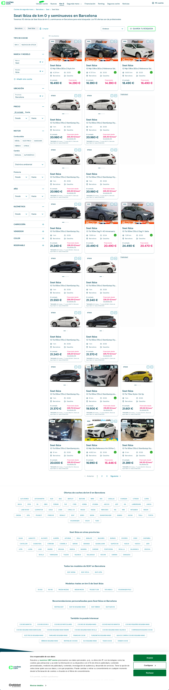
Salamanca (134, 549)
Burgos (113, 538)
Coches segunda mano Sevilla (86, 630)
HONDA (84, 504)
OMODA (18, 515)
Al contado (19, 112)
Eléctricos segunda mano (33, 635)
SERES (82, 515)
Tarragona (54, 555)
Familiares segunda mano (58, 635)
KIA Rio (50, 590)
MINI (123, 510)
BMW (92, 499)
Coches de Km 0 (43, 624)
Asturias (68, 538)
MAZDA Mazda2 (64, 590)
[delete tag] (24, 28)
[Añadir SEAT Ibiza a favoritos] (75, 41)
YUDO (97, 521)
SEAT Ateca (85, 572)
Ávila (78, 538)
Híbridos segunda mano (49, 641)
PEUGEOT (39, 515)
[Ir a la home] (7, 3)
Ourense (95, 549)
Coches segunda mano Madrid (58, 630)
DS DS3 (40, 590)
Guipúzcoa (114, 544)
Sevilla (41, 555)
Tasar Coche (107, 641)
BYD (101, 499)
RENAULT (62, 515)
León (20, 549)
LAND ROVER (25, 510)
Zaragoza (126, 555)
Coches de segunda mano (87, 624)
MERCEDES (104, 510)
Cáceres (124, 538)
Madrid (50, 549)
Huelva (126, 544)
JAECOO (106, 504)
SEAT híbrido (95, 607)
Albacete (32, 538)
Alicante (44, 538)
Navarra (84, 549)
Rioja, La (122, 549)
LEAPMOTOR (39, 510)
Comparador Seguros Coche (142, 630)
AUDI (51, 499)
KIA (125, 504)
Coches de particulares (63, 624)
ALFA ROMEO (24, 499)
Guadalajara (100, 544)
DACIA (20, 504)
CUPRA (146, 499)
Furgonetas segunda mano (101, 635)
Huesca (137, 544)
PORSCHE (51, 515)
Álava (21, 538)
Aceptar (150, 658)
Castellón (23, 544)
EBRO (45, 504)
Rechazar (150, 673)
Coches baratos (26, 624)
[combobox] (15, 63)
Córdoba (50, 544)
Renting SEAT (59, 607)
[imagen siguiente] (80, 50)
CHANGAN (123, 499)
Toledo (66, 555)
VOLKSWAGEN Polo (124, 590)
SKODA (92, 515)
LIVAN (60, 510)
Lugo (40, 549)
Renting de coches (70, 641)
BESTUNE (82, 499)
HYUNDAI (95, 504)
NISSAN (145, 510)
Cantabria (146, 538)
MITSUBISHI (134, 510)
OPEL (28, 515)
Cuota (27, 112)
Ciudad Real (37, 544)
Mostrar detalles (36, 685)
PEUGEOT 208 (94, 590)
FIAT (65, 504)
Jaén (147, 544)
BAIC (60, 499)
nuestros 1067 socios (49, 660)
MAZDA (93, 510)
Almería (56, 538)
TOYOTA (150, 515)
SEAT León (98, 572)
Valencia (77, 555)
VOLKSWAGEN (74, 521)
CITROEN (136, 499)
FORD (74, 504)
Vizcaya (103, 555)
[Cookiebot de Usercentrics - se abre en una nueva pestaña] (15, 685)
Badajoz (89, 538)
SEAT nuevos (110, 607)
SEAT (72, 515)
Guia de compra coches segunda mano (131, 635)
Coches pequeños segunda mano (137, 624)
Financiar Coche (79, 635)
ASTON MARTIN (39, 499)
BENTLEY (70, 499)
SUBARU (119, 515)
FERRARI (56, 504)
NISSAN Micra (79, 590)
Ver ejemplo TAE (71, 138)
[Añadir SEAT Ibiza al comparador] (79, 41)
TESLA (140, 515)
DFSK (29, 504)
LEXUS (51, 510)
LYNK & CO (71, 510)
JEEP (116, 504)
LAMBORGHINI (136, 504)
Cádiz (135, 538)
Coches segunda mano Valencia (114, 630)
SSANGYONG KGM (105, 515)
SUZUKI (130, 515)
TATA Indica (108, 590)
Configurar (148, 665)
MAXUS (82, 510)
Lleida (30, 549)
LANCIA (148, 504)
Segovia (147, 549)
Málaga (61, 549)
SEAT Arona (71, 572)
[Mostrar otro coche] (65, 59)
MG (115, 510)
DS (37, 504)
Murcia (72, 549)
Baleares (101, 538)
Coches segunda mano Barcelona (28, 630)
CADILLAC (111, 499)
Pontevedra (108, 549)
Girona (75, 544)
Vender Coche (123, 641)
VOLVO (87, 521)
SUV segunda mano (90, 641)
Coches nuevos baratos (111, 624)
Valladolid (91, 555)
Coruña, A (63, 544)
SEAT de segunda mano (77, 607)
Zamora (114, 555)
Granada (86, 544)
